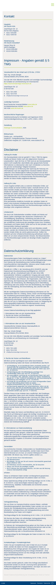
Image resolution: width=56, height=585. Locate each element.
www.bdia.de (32, 104)
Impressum (33, 583)
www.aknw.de (28, 106)
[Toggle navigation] (53, 6)
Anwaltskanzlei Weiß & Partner (39, 575)
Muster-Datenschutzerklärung (14, 575)
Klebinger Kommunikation (13, 128)
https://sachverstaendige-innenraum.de (17, 84)
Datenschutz (47, 583)
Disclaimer (40, 583)
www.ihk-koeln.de (17, 108)
